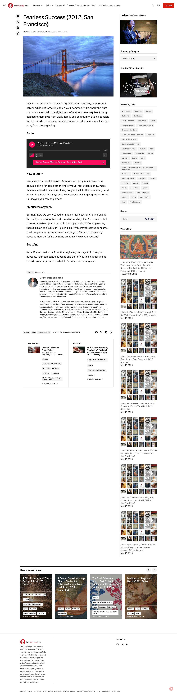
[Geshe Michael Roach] (33, 282)
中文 (98, 691)
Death (153, 121)
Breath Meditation (128, 121)
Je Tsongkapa (126, 153)
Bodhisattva (138, 116)
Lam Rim (125, 158)
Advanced (138, 111)
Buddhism (55, 368)
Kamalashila (140, 153)
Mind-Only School (128, 178)
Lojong (134, 158)
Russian (145, 183)
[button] (4, 5)
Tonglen (124, 197)
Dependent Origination (145, 125)
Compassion (142, 121)
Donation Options (69, 691)
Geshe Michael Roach (51, 277)
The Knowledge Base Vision (52, 691)
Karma (150, 153)
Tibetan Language (142, 192)
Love (142, 158)
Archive (26, 32)
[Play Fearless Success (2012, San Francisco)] (32, 144)
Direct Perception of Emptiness (132, 135)
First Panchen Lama (128, 149)
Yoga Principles (135, 202)
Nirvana (152, 178)
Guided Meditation (29, 613)
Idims (151, 149)
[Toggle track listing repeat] (41, 155)
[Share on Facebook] (18, 16)
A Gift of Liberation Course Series (96, 360)
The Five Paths (127, 192)
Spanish (145, 188)
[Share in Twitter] (18, 22)
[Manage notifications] (171, 689)
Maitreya (138, 163)
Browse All (37, 691)
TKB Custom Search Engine (111, 691)
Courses (23, 691)
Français (131, 613)
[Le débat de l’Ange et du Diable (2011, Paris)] (141, 596)
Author (30, 272)
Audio (34, 32)
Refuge (135, 183)
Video (134, 197)
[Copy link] (18, 34)
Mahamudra (126, 163)
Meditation (55, 373)
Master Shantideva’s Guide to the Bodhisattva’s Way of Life (137, 168)
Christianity (62, 613)
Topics (30, 691)
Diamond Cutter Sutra (129, 130)
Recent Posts (40, 272)
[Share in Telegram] (18, 28)
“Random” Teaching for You (86, 691)
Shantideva (134, 188)
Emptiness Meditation (129, 139)
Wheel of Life (144, 197)
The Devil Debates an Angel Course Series (51, 379)
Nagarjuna (141, 178)
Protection (125, 183)
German (142, 149)
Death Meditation (127, 125)
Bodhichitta (46, 368)
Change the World (44, 32)
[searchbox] (132, 219)
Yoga (123, 202)
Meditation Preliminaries (141, 174)
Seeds (124, 188)
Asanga (148, 111)
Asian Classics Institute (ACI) (51, 364)
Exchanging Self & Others (130, 144)
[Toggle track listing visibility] (105, 155)
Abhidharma (126, 111)
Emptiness (45, 373)
